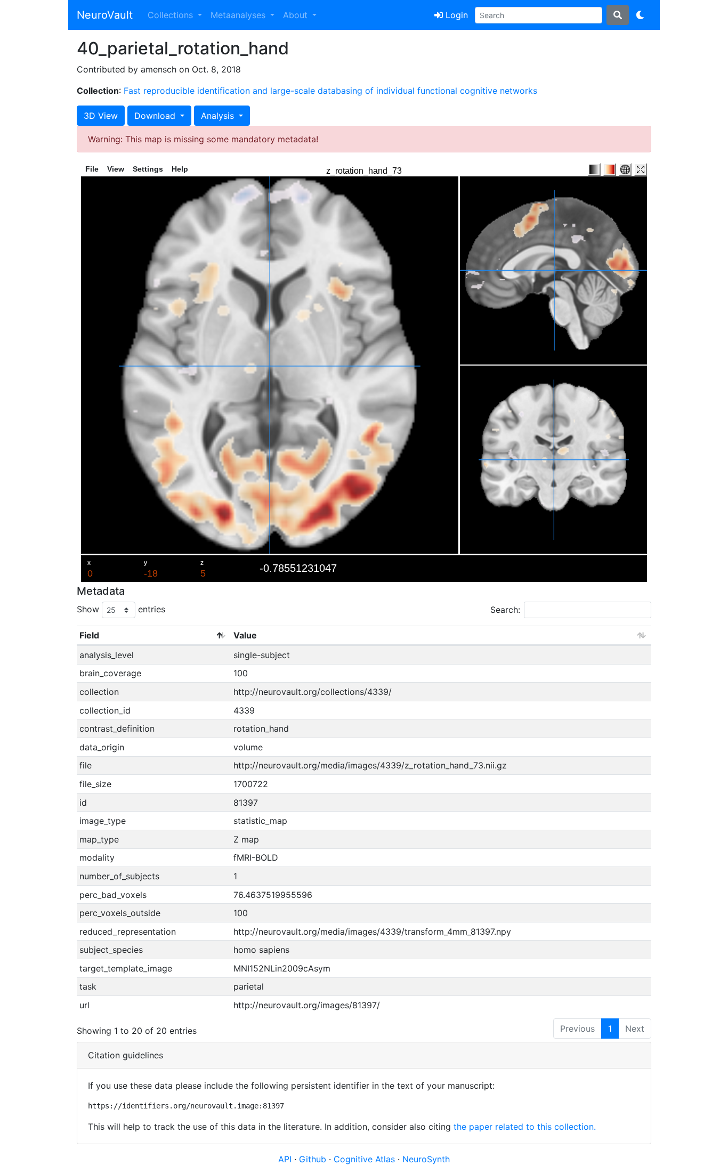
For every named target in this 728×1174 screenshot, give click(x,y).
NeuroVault (105, 15)
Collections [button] (172, 15)
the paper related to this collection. (525, 1126)
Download (156, 115)
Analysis (219, 115)
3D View (101, 115)
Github (314, 1159)
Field (89, 635)
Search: (505, 609)
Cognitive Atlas (366, 1159)
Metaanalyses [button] (239, 15)
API (285, 1159)
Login (455, 15)
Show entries (121, 609)
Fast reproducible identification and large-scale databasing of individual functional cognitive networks (330, 90)
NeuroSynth (426, 1159)
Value (245, 635)
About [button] (296, 15)
